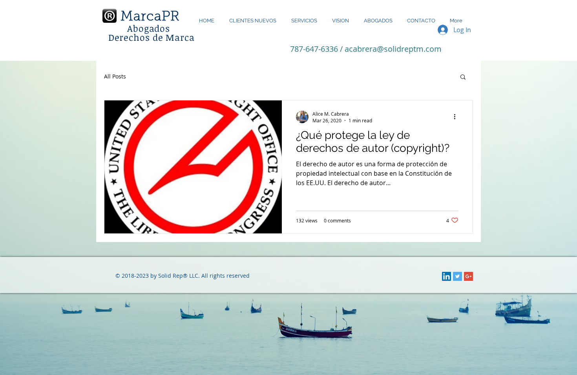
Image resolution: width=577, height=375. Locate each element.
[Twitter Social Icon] (457, 276)
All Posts (115, 76)
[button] (463, 77)
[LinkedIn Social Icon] (446, 276)
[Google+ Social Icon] (468, 276)
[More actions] (457, 117)
